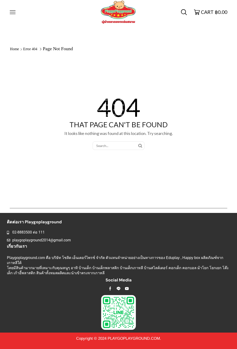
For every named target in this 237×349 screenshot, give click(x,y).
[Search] (140, 145)
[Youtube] (127, 288)
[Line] (118, 288)
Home (14, 49)
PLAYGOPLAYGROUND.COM (134, 338)
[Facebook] (110, 288)
